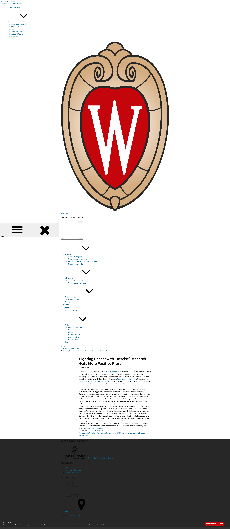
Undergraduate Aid (75, 299)
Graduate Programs (75, 257)
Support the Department (74, 470)
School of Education (13, 8)
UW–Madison (13, 4)
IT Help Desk (14, 36)
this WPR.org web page (94, 428)
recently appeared (112, 372)
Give (7, 39)
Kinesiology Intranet (72, 472)
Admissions (69, 278)
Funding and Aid (70, 297)
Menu (2, 236)
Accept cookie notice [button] (214, 524)
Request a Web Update (17, 24)
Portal (8, 22)
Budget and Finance (16, 34)
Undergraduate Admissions (78, 283)
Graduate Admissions (75, 280)
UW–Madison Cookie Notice (97, 525)
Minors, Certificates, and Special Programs (83, 261)
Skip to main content (7, 1)
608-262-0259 (75, 516)
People (67, 302)
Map (66, 511)
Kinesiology (65, 213)
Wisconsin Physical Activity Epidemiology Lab (95, 381)
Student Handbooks (75, 264)
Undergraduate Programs (77, 259)
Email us (68, 513)
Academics (68, 254)
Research (68, 304)
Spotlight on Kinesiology (94, 430)
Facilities (12, 29)
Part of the (101, 458)
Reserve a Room (15, 27)
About (67, 307)
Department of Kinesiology (126, 379)
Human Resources (15, 32)
